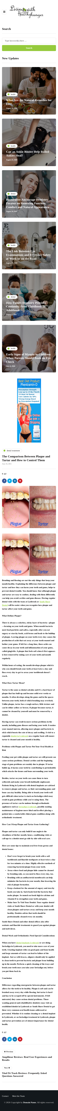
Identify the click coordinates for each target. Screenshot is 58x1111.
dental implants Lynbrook (27, 943)
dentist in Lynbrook (19, 736)
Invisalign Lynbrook (27, 807)
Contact (5, 1096)
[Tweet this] (9, 481)
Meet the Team (18, 1096)
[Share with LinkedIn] (15, 481)
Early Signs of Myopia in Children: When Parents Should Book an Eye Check (28, 358)
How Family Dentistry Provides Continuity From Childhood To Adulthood (26, 306)
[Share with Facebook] (4, 481)
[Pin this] (20, 481)
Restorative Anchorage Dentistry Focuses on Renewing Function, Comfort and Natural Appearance (27, 203)
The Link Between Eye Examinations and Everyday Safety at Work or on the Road (28, 254)
